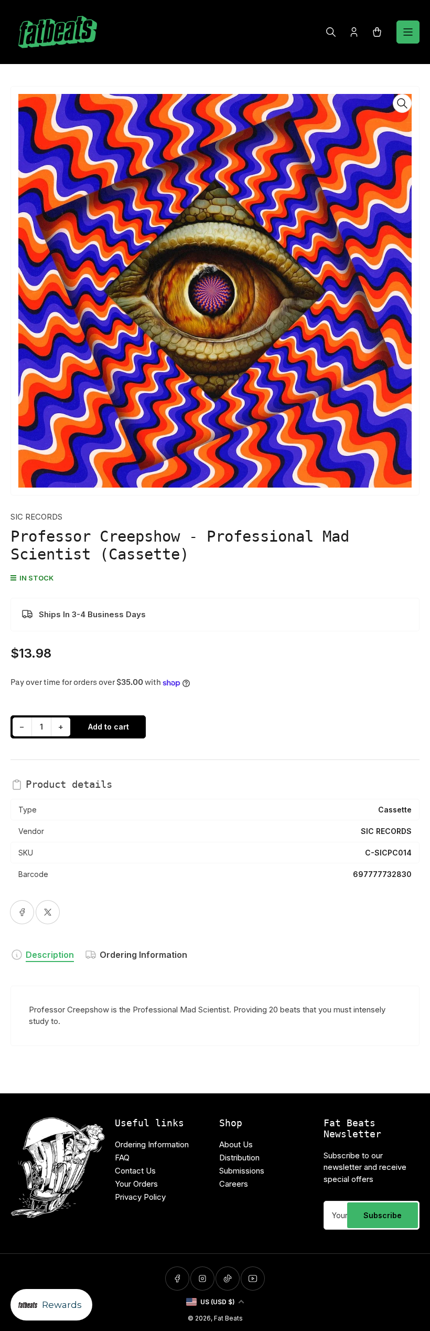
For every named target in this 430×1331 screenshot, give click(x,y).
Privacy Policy (140, 1197)
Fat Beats (228, 1318)
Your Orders (136, 1184)
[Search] (330, 32)
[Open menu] (408, 32)
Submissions (241, 1171)
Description (50, 954)
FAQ (122, 1158)
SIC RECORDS (36, 517)
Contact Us (135, 1171)
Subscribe (382, 1215)
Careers (233, 1184)
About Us (236, 1144)
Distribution (239, 1158)
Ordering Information (143, 954)
